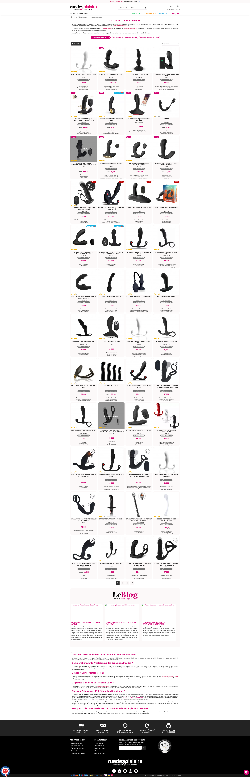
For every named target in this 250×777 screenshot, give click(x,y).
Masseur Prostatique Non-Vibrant (125, 37)
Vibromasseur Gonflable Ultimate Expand (139, 164)
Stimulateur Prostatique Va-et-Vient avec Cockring (166, 564)
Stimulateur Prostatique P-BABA (83, 430)
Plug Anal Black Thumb (166, 296)
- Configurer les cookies (77, 753)
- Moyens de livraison (76, 745)
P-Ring (166, 119)
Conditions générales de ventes (162, 775)
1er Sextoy (163, 13)
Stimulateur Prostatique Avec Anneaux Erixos (83, 208)
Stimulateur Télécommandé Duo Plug (166, 75)
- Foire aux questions (101, 751)
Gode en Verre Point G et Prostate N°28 (166, 519)
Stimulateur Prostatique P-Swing (139, 430)
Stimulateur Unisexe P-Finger (111, 163)
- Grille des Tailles (99, 748)
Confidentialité (149, 775)
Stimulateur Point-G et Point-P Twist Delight (166, 164)
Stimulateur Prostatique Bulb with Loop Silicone (83, 564)
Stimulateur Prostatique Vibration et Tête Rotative (139, 475)
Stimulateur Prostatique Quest (111, 519)
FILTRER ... (77, 44)
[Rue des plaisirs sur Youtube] (125, 771)
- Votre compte (99, 743)
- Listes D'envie (99, 745)
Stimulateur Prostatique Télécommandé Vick (83, 252)
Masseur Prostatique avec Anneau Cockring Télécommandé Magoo (111, 431)
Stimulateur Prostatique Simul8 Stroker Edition (138, 564)
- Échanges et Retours (77, 748)
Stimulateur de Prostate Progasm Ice (166, 430)
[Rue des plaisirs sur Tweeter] (119, 771)
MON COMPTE (171, 9)
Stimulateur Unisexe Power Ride (139, 208)
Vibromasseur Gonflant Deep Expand (111, 119)
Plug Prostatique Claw (139, 74)
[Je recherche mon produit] (144, 7)
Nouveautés (137, 13)
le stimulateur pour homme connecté (133, 697)
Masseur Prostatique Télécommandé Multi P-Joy (83, 119)
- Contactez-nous (99, 753)
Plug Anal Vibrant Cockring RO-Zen (83, 386)
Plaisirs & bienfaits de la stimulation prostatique (154, 623)
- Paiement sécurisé (76, 751)
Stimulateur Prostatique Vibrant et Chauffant (83, 475)
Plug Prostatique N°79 (111, 341)
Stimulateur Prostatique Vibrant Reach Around (83, 297)
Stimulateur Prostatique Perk (166, 208)
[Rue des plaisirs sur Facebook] (114, 771)
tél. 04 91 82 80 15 (168, 732)
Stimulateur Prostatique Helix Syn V (139, 386)
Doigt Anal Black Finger (111, 296)
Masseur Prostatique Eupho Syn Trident (111, 475)
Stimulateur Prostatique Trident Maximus (166, 475)
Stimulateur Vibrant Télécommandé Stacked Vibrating (83, 164)
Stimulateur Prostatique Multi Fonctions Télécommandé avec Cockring (166, 387)
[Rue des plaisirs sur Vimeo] (136, 771)
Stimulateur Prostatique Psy (111, 563)
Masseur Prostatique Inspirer (83, 341)
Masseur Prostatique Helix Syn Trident (139, 252)
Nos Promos (151, 13)
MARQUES (175, 13)
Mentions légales (176, 775)
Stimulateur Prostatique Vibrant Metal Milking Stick (139, 519)
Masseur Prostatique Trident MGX (138, 341)
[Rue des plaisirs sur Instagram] (130, 771)
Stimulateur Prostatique (101, 37)
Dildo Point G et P (111, 385)
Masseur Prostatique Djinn (166, 341)
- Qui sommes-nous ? (76, 743)
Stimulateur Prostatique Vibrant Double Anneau (83, 519)
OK (144, 748)
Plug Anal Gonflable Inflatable (138, 296)
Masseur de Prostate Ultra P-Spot (166, 252)
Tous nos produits (80, 13)
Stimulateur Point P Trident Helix (83, 74)
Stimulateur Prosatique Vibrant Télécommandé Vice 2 (111, 252)
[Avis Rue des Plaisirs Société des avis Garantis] (164, 746)
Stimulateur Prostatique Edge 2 (111, 74)
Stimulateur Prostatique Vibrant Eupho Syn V (111, 208)
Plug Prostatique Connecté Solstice (139, 119)
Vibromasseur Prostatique (149, 37)
